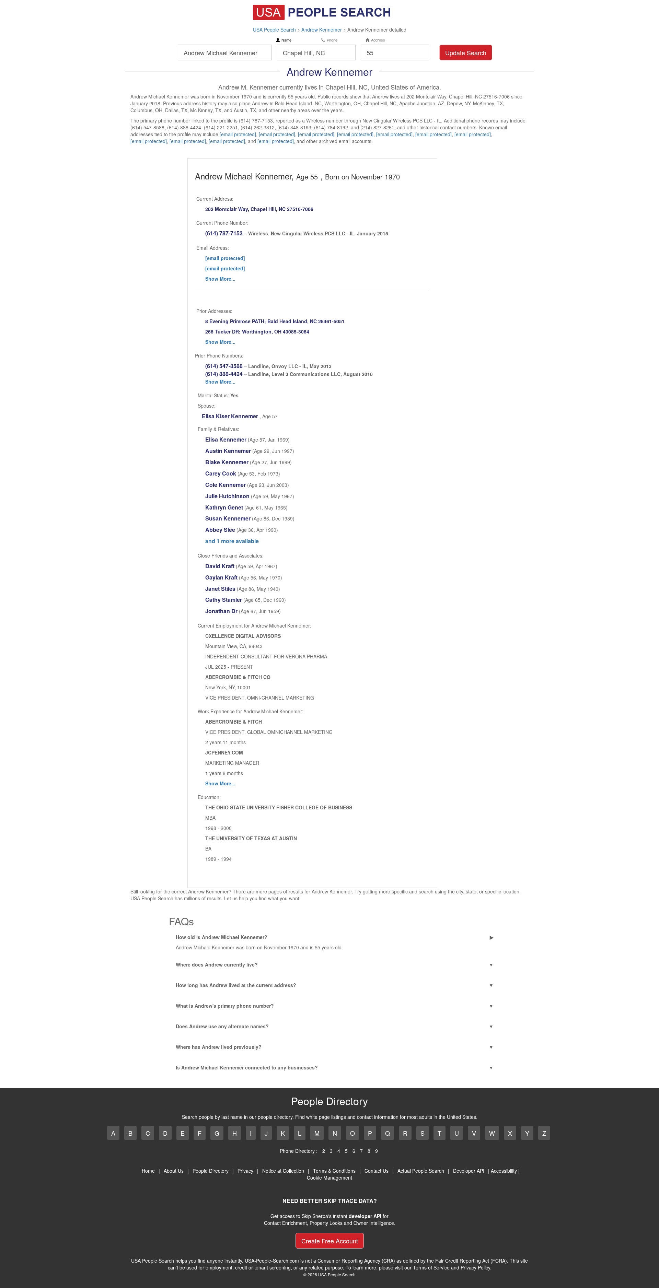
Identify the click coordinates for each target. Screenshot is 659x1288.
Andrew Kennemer (321, 29)
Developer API (468, 1170)
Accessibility (504, 1170)
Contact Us (377, 1170)
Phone (332, 40)
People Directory (211, 1170)
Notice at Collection (283, 1170)
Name (286, 40)
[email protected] (238, 134)
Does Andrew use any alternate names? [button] (222, 1026)
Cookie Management (329, 1177)
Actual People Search (420, 1170)
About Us (174, 1170)
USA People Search (274, 29)
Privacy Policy (475, 1267)
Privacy (245, 1170)
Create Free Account (329, 1240)
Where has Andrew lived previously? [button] (219, 1046)
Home (148, 1170)
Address (378, 40)
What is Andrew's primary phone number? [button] (225, 1005)
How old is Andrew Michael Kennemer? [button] (221, 937)
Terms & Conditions (334, 1170)
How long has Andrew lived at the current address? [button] (236, 985)
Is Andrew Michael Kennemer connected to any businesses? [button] (247, 1067)
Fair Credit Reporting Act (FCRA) (471, 1260)
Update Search (465, 52)
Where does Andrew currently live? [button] (217, 964)
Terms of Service (431, 1267)
